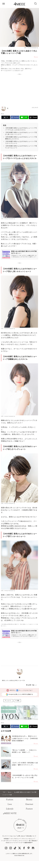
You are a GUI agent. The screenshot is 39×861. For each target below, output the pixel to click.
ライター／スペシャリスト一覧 (21, 840)
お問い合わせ (21, 836)
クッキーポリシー (6, 840)
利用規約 (6, 838)
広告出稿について (31, 836)
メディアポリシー (15, 838)
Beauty (29, 799)
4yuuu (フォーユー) (11, 842)
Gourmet (29, 804)
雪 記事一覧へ (30, 685)
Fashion (9, 799)
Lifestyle (9, 809)
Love (10, 804)
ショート (8, 700)
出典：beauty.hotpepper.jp (31, 47)
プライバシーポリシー (28, 838)
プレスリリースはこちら (9, 836)
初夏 (18, 700)
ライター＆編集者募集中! (25, 842)
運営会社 (34, 840)
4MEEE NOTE (10, 813)
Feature (29, 809)
